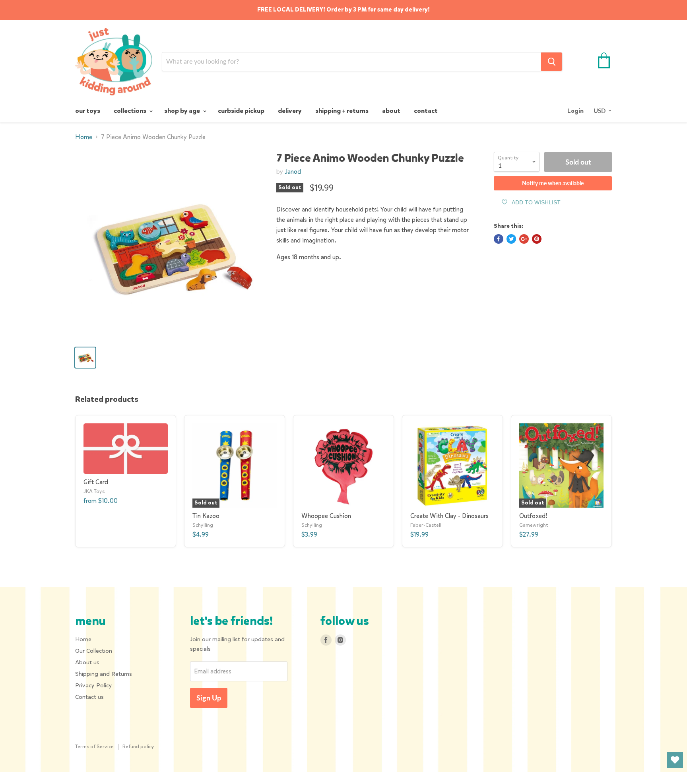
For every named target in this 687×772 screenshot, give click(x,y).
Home (83, 137)
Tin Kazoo (205, 516)
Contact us (89, 697)
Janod (293, 171)
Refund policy (138, 746)
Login (575, 111)
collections (130, 111)
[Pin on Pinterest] (536, 239)
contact (426, 111)
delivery (290, 111)
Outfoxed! (533, 516)
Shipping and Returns (103, 674)
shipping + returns (342, 111)
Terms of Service (94, 746)
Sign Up (208, 697)
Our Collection (93, 651)
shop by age (182, 111)
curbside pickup (241, 111)
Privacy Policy (93, 685)
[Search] (551, 61)
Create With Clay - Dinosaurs (449, 516)
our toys (87, 111)
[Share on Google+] (524, 239)
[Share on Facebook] (498, 239)
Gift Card (95, 482)
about (391, 111)
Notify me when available (553, 183)
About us (87, 662)
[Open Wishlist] (675, 760)
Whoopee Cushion (326, 516)
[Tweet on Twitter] (511, 239)
